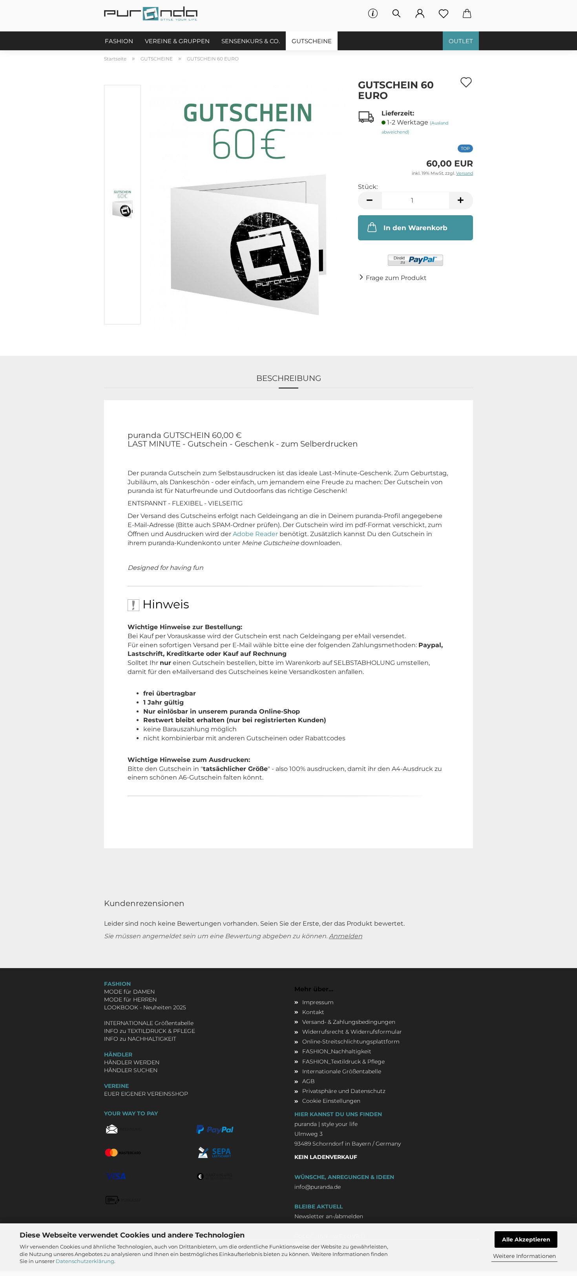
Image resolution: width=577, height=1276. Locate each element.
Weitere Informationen (524, 1256)
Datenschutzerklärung (85, 1261)
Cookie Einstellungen (331, 1100)
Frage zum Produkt (396, 278)
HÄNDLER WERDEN (131, 1062)
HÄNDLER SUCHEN (130, 1070)
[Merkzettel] (443, 13)
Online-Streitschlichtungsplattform (351, 1041)
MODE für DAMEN (129, 991)
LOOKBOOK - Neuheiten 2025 (145, 1007)
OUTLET (461, 41)
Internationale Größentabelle (341, 1071)
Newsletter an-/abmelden (328, 1216)
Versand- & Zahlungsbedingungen (348, 1021)
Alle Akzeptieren (526, 1239)
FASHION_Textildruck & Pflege (343, 1061)
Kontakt (313, 1012)
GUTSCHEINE (312, 41)
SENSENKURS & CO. (250, 41)
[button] (420, 13)
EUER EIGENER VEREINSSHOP (146, 1093)
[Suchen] (396, 13)
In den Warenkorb (415, 228)
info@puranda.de (317, 1186)
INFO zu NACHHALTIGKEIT (140, 1038)
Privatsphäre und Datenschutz (343, 1091)
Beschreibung (288, 378)
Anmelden (345, 936)
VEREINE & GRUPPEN (177, 41)
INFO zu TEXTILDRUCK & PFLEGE (149, 1030)
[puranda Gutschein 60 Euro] (247, 206)
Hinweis (164, 604)
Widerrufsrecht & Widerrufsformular (352, 1031)
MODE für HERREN (130, 999)
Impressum (318, 1002)
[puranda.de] (153, 13)
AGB (308, 1081)
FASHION (119, 41)
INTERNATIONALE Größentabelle (149, 1023)
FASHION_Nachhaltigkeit (336, 1051)
